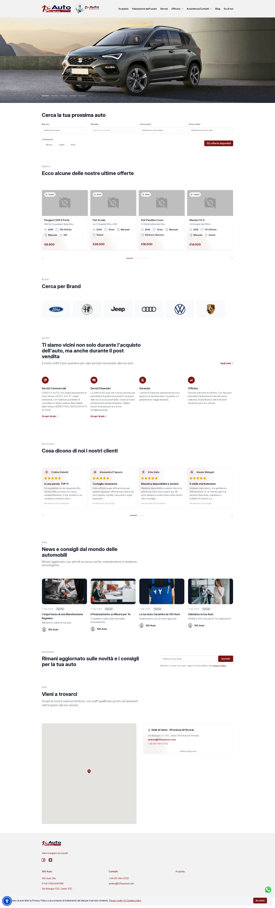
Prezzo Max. (195, 124)
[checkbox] (43, 144)
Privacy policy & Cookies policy (125, 900)
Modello (95, 124)
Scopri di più (49, 416)
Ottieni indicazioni (188, 751)
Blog (217, 8)
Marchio (45, 124)
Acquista (123, 8)
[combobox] (64, 130)
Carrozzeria (145, 124)
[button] (89, 771)
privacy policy (219, 665)
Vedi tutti (225, 363)
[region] (137, 224)
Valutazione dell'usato (144, 8)
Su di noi (228, 8)
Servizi (164, 8)
